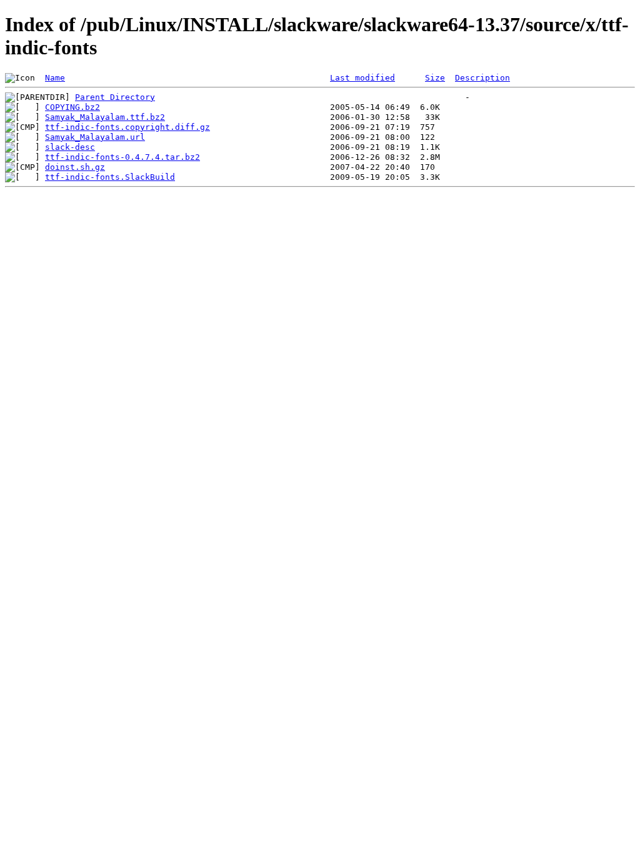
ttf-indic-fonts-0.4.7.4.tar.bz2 (122, 157)
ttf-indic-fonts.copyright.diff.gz (127, 127)
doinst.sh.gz (75, 167)
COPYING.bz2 (72, 107)
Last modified (362, 77)
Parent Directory (115, 97)
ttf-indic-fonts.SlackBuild (110, 177)
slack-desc (70, 147)
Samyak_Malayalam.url (95, 137)
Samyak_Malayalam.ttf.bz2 (105, 117)
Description (482, 77)
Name (55, 77)
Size (435, 77)
